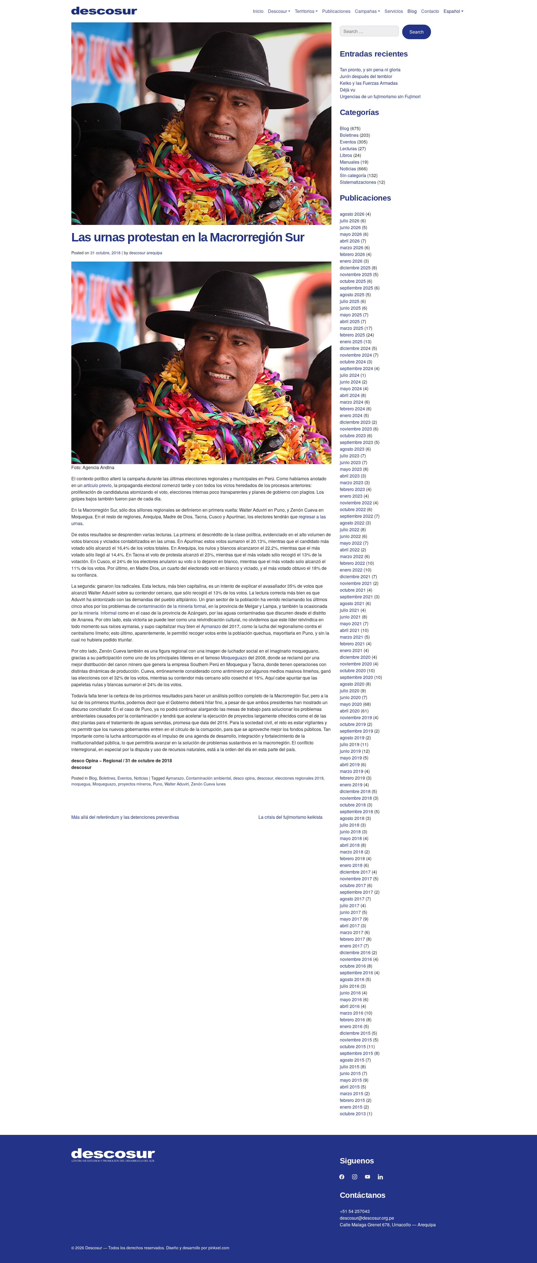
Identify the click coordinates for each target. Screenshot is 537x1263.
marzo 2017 (351, 932)
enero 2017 (351, 945)
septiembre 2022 (356, 516)
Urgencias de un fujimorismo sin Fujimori (380, 96)
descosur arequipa (145, 252)
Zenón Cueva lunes (208, 784)
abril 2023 (350, 475)
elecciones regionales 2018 (299, 778)
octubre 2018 (353, 804)
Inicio (258, 11)
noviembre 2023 (356, 428)
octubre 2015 (353, 1046)
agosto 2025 (352, 294)
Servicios (394, 11)
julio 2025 (349, 301)
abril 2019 (350, 764)
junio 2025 (350, 308)
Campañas (366, 11)
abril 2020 (350, 710)
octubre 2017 (353, 885)
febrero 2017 (352, 939)
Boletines (107, 778)
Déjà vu (347, 89)
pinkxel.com (218, 1247)
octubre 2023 (353, 435)
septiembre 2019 (356, 731)
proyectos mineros (134, 784)
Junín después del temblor (366, 76)
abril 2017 (350, 925)
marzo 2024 (351, 402)
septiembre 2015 (356, 1053)
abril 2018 (350, 845)
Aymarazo (211, 626)
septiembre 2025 (356, 287)
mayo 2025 (351, 314)
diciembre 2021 (355, 576)
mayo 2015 (351, 1080)
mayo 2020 (351, 704)
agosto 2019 (352, 737)
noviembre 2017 (356, 878)
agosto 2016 (352, 979)
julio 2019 (349, 744)
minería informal (100, 613)
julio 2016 (349, 986)
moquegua (80, 784)
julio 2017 (349, 905)
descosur (265, 778)
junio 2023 (350, 462)
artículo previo (98, 485)
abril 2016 (350, 1006)
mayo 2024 (351, 388)
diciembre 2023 (355, 422)
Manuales (349, 162)
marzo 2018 (351, 851)
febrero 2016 (352, 1019)
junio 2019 (350, 751)
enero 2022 (351, 569)
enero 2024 (351, 415)
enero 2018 (351, 865)
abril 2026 (350, 240)
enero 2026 (351, 261)
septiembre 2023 (356, 442)
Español (452, 11)
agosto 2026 (352, 214)
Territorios (304, 11)
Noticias (141, 778)
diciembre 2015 (355, 1033)
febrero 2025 (352, 334)
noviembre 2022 (356, 502)
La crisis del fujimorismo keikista (290, 817)
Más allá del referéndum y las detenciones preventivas (125, 817)
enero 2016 (351, 1026)
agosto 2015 (352, 1060)
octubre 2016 (353, 966)
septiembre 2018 (356, 811)
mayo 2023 (351, 469)
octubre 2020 (353, 670)
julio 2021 (349, 610)
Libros (346, 155)
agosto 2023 (352, 449)
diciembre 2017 (355, 872)
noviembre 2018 (356, 798)
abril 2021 (350, 630)
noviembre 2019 (356, 717)
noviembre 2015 (356, 1039)
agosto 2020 (352, 684)
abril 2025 (350, 321)
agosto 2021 (352, 603)
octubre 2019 (353, 724)
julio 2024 (349, 375)
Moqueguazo (234, 657)
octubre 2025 (353, 281)
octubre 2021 (353, 590)
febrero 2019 (352, 778)
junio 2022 (350, 536)
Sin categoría (353, 175)
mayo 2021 (351, 623)
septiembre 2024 (356, 368)
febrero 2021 (352, 643)
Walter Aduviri (176, 784)
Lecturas (348, 148)
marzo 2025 (351, 328)
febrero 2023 (352, 489)
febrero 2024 (352, 408)
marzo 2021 (351, 637)
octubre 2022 (353, 509)
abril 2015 (350, 1086)
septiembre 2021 (356, 596)
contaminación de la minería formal (171, 606)
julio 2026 (349, 220)
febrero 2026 (352, 254)
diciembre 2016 (355, 952)
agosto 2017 (352, 898)
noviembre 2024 (356, 355)
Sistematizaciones (358, 182)
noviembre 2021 (356, 583)
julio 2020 (349, 690)
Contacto (430, 11)
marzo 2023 (351, 482)
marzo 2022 (351, 556)
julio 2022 (349, 529)
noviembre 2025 (356, 274)
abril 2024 (350, 395)
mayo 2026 (351, 234)
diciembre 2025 (355, 267)
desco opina (244, 778)
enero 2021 (351, 650)
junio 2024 (350, 381)
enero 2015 (351, 1107)
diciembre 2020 (355, 657)
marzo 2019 (351, 771)
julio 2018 (349, 825)
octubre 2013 (353, 1113)
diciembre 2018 (355, 791)
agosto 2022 (352, 522)
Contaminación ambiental (208, 778)
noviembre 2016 (356, 959)
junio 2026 (350, 227)
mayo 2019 (351, 757)
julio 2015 (349, 1066)
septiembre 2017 (356, 892)
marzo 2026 (351, 247)
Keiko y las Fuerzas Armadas (369, 83)
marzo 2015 (351, 1093)
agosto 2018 (352, 818)
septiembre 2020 (356, 677)
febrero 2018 (352, 858)
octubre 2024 (353, 361)
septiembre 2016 (356, 972)
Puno (157, 784)
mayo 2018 (351, 838)
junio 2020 (350, 697)
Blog (412, 11)
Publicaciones (336, 11)
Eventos (124, 778)
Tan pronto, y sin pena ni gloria (370, 69)
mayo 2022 (351, 543)
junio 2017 (350, 912)
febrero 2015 (352, 1100)
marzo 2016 (351, 1013)
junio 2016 (350, 992)
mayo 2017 (351, 919)
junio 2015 (350, 1073)
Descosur (277, 11)
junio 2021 (350, 616)
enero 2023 (351, 496)
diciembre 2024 (355, 348)
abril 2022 (350, 549)
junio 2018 (350, 831)
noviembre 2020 (356, 663)
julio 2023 (349, 455)
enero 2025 (351, 341)
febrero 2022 (352, 563)
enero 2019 (351, 784)
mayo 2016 (351, 999)
